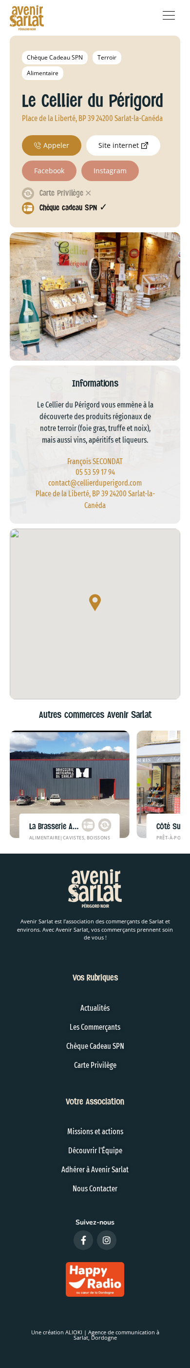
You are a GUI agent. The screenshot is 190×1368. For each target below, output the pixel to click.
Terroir (106, 57)
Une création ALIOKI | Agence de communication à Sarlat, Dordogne (95, 1334)
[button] (95, 603)
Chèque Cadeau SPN (55, 57)
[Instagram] (106, 1240)
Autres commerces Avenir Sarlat (95, 714)
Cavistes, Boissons (86, 838)
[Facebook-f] (83, 1240)
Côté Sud (170, 826)
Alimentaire (42, 73)
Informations (95, 383)
